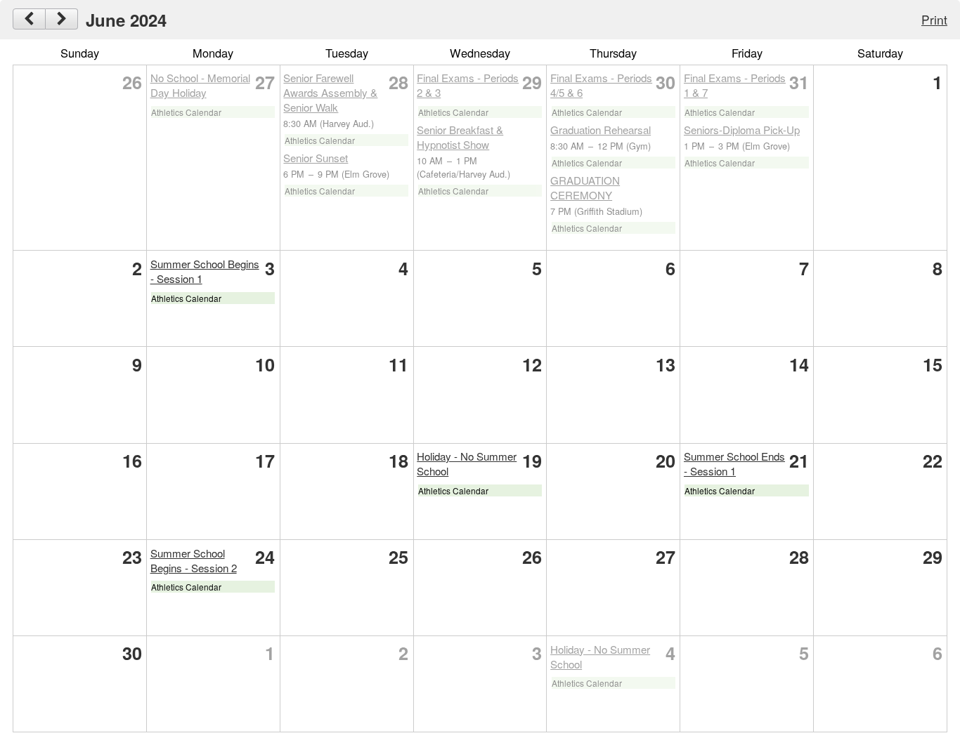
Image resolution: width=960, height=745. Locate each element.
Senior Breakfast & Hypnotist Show (460, 137)
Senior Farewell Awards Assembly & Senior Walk (330, 92)
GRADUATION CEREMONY (585, 187)
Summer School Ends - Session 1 (734, 463)
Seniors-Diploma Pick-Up (742, 129)
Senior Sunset (315, 157)
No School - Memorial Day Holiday (200, 85)
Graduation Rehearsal (600, 129)
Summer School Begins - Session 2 (193, 560)
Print (934, 19)
